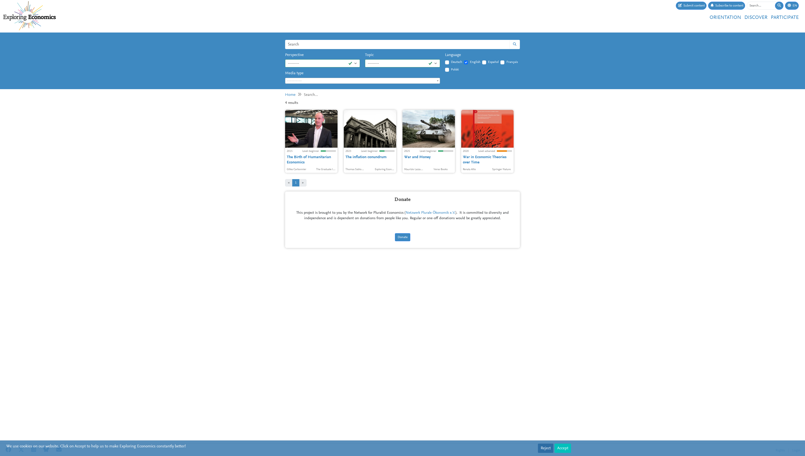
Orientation (725, 17)
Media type (294, 73)
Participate (785, 17)
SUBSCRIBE (507, 52)
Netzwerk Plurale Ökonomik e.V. (430, 213)
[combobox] (362, 81)
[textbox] (362, 81)
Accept (562, 448)
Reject (546, 448)
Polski (455, 69)
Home (290, 95)
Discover (755, 17)
